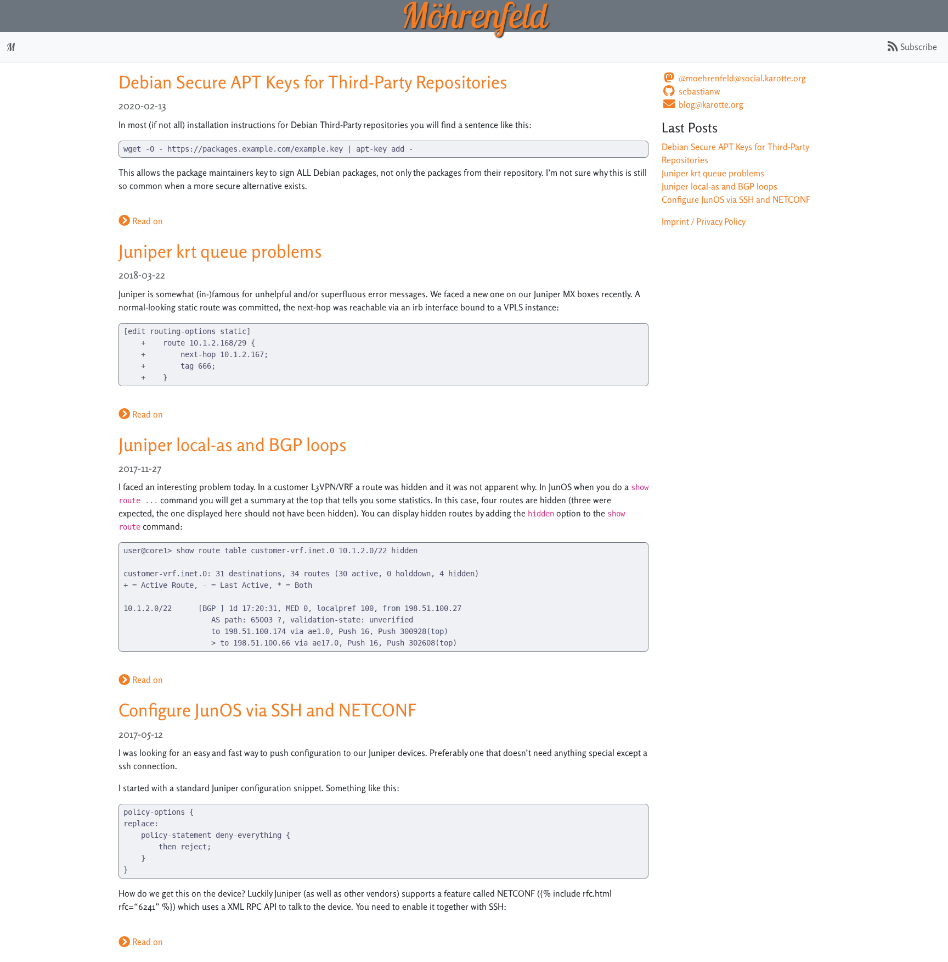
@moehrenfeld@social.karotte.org (741, 78)
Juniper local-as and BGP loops (233, 445)
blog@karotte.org (709, 104)
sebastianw (698, 91)
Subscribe (917, 47)
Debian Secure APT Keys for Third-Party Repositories (313, 82)
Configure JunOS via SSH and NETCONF (267, 710)
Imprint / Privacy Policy (704, 221)
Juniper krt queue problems (220, 251)
